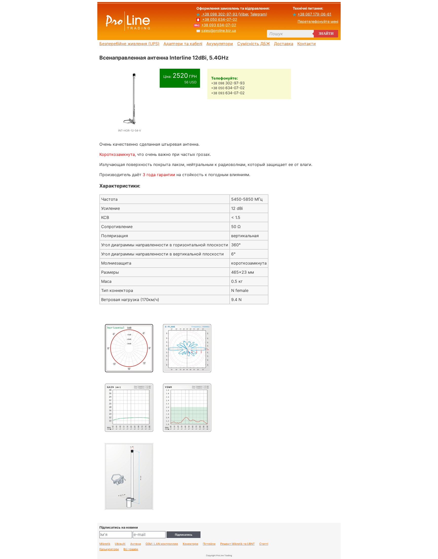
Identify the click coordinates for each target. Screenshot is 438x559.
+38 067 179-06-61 (314, 14)
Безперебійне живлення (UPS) (129, 43)
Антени (135, 544)
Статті (263, 544)
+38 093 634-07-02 (218, 25)
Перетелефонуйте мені (318, 21)
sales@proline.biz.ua (218, 30)
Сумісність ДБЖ (253, 43)
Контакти (306, 43)
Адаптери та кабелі (182, 43)
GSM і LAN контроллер (161, 544)
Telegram (258, 14)
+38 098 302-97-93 (219, 14)
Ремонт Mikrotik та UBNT (237, 544)
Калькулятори (109, 549)
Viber (244, 14)
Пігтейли (209, 544)
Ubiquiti (120, 544)
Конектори (190, 544)
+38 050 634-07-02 (219, 19)
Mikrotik (104, 544)
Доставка (283, 43)
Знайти (326, 33)
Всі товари (130, 549)
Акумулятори (219, 43)
